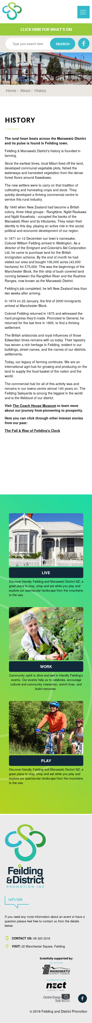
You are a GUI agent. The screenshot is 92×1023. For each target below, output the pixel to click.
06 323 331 (30, 938)
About (25, 90)
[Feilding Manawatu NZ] (15, 11)
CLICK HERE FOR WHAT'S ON (46, 29)
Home (11, 90)
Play (46, 760)
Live (46, 572)
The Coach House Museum (34, 405)
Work (46, 666)
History (40, 90)
